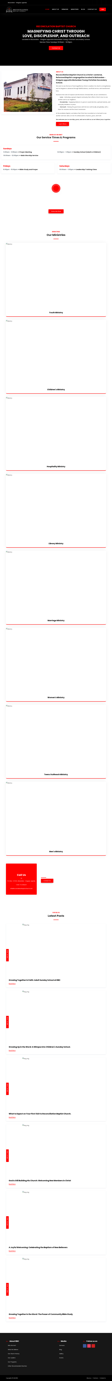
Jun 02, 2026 (7, 1021)
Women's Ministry (56, 697)
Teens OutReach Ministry (56, 774)
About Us (55, 9)
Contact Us (92, 9)
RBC (17, 1378)
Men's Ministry (56, 851)
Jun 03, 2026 (7, 954)
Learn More (62, 124)
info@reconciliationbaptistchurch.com (21, 888)
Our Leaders (11, 1358)
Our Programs (12, 1362)
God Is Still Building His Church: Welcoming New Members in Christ (40, 1180)
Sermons (65, 9)
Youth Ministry (56, 312)
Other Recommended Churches (17, 1366)
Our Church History (13, 1353)
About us (89, 1378)
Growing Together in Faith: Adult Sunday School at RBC (34, 980)
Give (102, 9)
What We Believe (13, 1349)
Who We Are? (12, 1345)
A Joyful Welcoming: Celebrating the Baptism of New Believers (38, 1247)
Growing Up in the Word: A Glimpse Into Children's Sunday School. (39, 1047)
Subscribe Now (56, 211)
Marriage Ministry (56, 620)
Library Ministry (56, 543)
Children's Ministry (56, 389)
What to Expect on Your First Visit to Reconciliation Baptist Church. (40, 1113)
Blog (83, 9)
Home (47, 9)
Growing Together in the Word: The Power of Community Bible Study (41, 1314)
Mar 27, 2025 (7, 1288)
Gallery (61, 1353)
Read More (12, 983)
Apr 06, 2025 (7, 1221)
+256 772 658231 (21, 885)
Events (61, 1358)
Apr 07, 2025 (7, 1154)
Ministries (75, 9)
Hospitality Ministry (56, 466)
